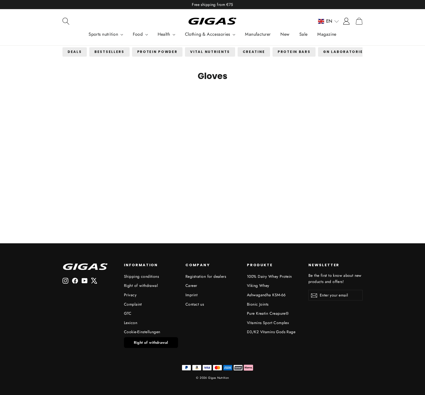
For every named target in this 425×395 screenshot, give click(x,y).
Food (138, 34)
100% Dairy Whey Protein (269, 276)
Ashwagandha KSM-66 (266, 295)
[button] (328, 21)
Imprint (191, 295)
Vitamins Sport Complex (268, 323)
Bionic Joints (258, 304)
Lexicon (130, 323)
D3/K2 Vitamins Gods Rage (271, 332)
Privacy (130, 295)
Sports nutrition (104, 34)
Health (164, 34)
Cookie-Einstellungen (142, 332)
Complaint (133, 304)
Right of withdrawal (141, 285)
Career (191, 285)
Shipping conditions (141, 276)
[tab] (74, 52)
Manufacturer (258, 34)
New (284, 34)
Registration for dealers (205, 276)
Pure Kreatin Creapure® (268, 313)
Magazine (326, 34)
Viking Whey (258, 285)
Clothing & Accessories (208, 34)
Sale (303, 34)
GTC (127, 313)
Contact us (194, 304)
